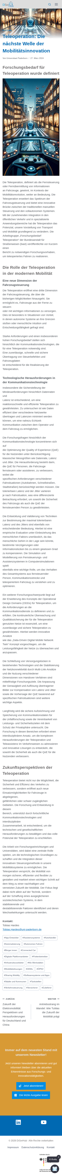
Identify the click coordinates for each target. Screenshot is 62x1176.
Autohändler (50, 938)
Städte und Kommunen (15, 981)
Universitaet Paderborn (17, 58)
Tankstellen (35, 981)
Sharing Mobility (12, 975)
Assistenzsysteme (31, 938)
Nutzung (7, 31)
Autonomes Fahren (33, 944)
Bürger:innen (10, 950)
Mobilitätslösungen (13, 969)
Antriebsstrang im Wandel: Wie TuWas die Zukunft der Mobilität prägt (47, 1008)
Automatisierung (12, 944)
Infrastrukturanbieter (14, 963)
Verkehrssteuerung (13, 988)
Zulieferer (47, 988)
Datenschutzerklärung (32, 1147)
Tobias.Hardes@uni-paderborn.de (22, 929)
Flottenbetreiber (40, 956)
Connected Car (28, 950)
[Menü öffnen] (56, 4)
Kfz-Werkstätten (35, 963)
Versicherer (32, 988)
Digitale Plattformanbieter (16, 956)
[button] (54, 1169)
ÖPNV (40, 969)
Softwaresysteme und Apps (36, 975)
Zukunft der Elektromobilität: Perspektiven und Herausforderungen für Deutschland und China (14, 1012)
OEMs (29, 969)
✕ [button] (59, 1157)
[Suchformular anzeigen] (49, 4)
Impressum (13, 1147)
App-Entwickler (11, 938)
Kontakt (51, 1147)
